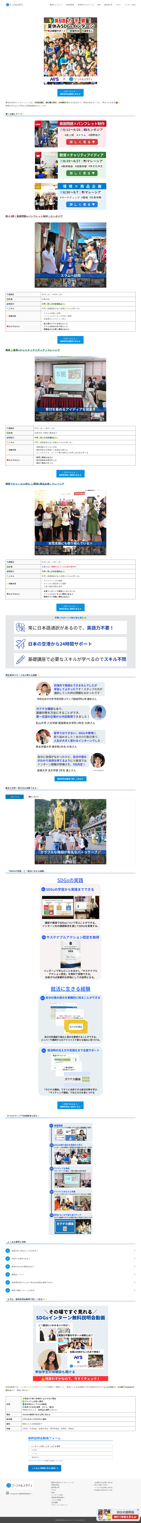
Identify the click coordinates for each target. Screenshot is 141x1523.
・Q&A (52, 1492)
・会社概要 (54, 1502)
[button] (70, 93)
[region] (70, 255)
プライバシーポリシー (35, 1461)
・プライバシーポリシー (59, 1505)
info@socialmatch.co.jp (103, 1490)
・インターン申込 (56, 1495)
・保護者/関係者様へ (57, 1497)
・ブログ (53, 1490)
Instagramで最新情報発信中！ (21, 1494)
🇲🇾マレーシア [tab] (15, 797)
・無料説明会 (54, 1485)
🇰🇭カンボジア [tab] (34, 797)
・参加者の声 (54, 1487)
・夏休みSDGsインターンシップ (62, 1482)
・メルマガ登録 (55, 1500)
